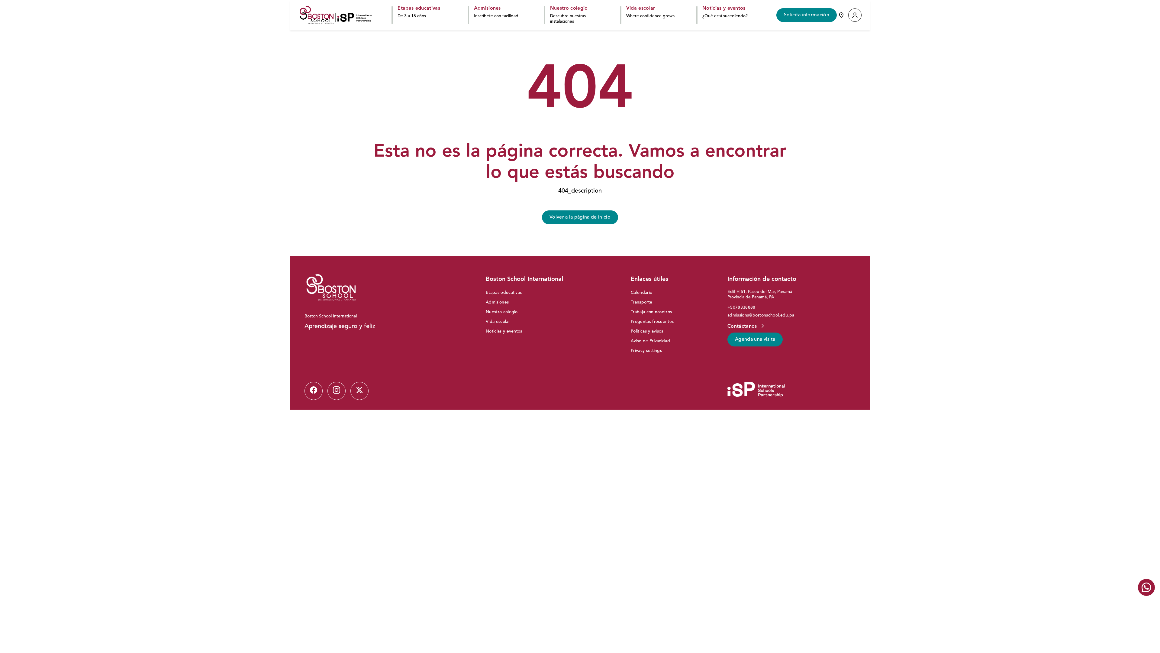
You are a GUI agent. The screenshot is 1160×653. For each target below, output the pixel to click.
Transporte (641, 302)
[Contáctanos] (841, 15)
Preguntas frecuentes (652, 322)
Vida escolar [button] (640, 8)
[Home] (336, 15)
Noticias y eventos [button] (724, 8)
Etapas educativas (504, 293)
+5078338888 (741, 307)
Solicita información (806, 15)
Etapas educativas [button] (419, 8)
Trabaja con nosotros (651, 312)
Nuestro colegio (502, 312)
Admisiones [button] (487, 8)
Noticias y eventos (504, 331)
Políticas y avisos (647, 331)
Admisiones (497, 302)
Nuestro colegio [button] (569, 8)
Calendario (641, 293)
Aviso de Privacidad (650, 341)
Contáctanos (743, 326)
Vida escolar (498, 322)
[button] (855, 15)
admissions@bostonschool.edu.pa (760, 315)
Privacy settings (646, 351)
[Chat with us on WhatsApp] (1146, 587)
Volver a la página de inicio (580, 217)
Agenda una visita (755, 339)
